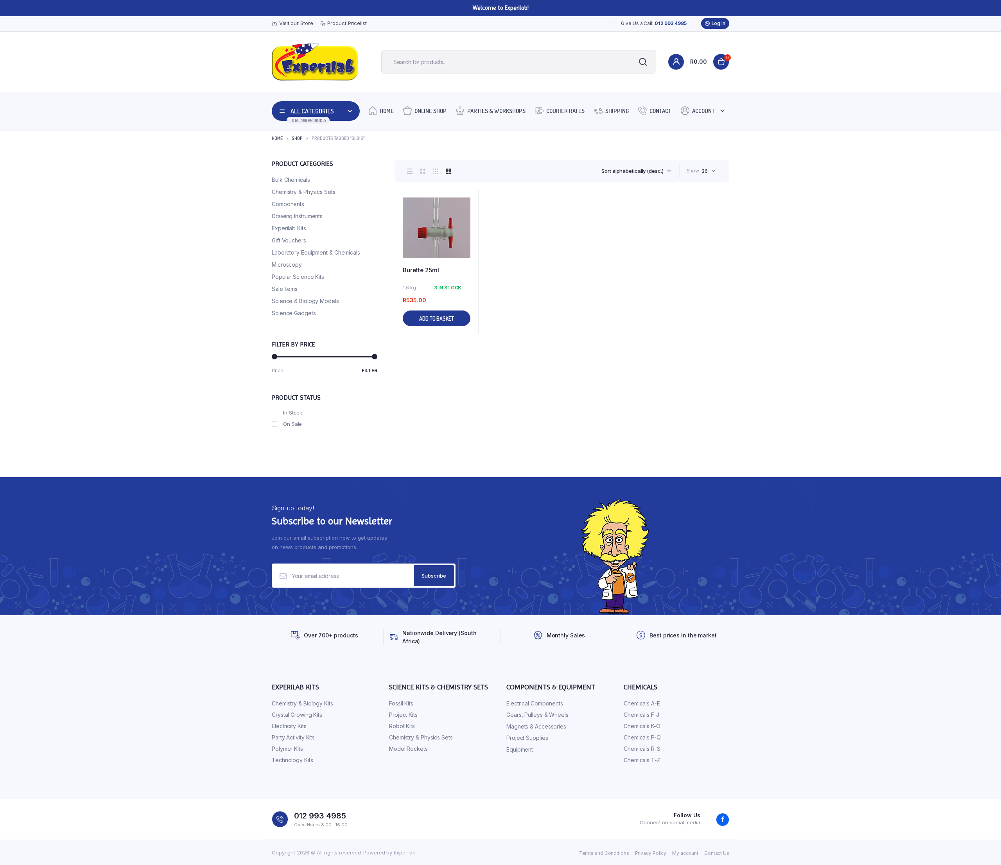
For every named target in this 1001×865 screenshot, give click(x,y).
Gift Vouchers (289, 240)
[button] (468, 221)
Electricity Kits (289, 726)
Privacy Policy (651, 853)
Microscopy (287, 264)
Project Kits (403, 714)
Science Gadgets (294, 313)
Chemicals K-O (642, 726)
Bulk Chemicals (291, 179)
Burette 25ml (421, 270)
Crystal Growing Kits (297, 714)
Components (288, 204)
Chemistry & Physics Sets (303, 191)
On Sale (292, 424)
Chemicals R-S (642, 748)
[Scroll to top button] (983, 847)
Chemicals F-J (641, 714)
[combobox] (636, 170)
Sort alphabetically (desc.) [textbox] (632, 171)
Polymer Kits (287, 748)
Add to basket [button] (436, 318)
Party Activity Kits (293, 737)
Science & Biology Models (305, 301)
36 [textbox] (704, 171)
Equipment (519, 749)
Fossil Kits (401, 703)
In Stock (292, 412)
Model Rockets (408, 748)
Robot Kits (402, 726)
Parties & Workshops (496, 111)
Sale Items (285, 288)
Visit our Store (296, 23)
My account (685, 853)
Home (387, 111)
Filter (369, 370)
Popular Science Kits (298, 276)
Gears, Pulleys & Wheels (537, 714)
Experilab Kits (289, 228)
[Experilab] (315, 62)
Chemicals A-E (642, 703)
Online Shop (430, 111)
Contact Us (716, 853)
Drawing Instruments (297, 216)
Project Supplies (527, 737)
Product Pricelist (346, 23)
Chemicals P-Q (642, 737)
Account (703, 111)
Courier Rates (565, 111)
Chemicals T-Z (642, 760)
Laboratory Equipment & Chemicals (316, 252)
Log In (718, 23)
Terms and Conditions (604, 853)
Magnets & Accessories (536, 726)
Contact (660, 111)
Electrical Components (534, 703)
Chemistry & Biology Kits (302, 703)
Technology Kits (292, 760)
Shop (297, 138)
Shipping (617, 111)
